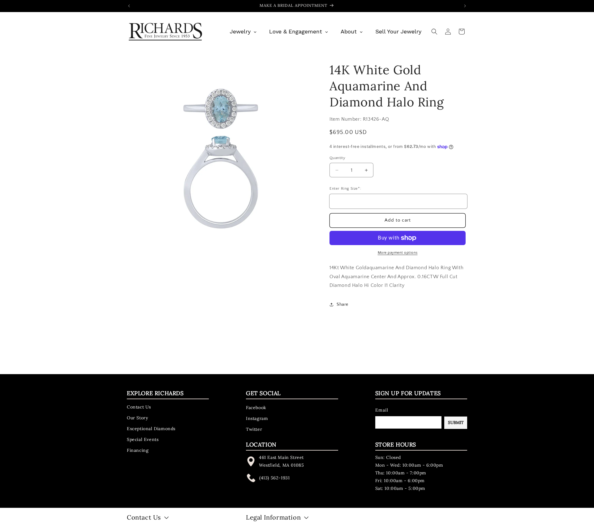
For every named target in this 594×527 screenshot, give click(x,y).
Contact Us (139, 406)
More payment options (398, 253)
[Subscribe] (455, 422)
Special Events (142, 439)
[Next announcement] (465, 6)
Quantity (337, 158)
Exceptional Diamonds (151, 428)
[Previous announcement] (129, 6)
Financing (137, 450)
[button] (434, 31)
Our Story (137, 417)
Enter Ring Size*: (345, 188)
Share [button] (342, 304)
